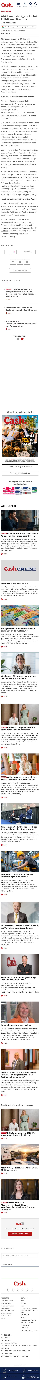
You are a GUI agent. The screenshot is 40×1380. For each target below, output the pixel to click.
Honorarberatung (11, 39)
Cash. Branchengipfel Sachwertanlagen (15, 1351)
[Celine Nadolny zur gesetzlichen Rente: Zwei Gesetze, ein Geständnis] (20, 764)
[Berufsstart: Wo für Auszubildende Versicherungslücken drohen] (20, 861)
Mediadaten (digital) (28, 1320)
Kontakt (24, 1317)
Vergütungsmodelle (27, 83)
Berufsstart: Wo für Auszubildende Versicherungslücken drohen (17, 875)
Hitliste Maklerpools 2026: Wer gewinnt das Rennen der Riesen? (18, 728)
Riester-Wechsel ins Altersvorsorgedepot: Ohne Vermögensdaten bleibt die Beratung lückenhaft (18, 1206)
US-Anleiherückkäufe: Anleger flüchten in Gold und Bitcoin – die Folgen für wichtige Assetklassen (20, 292)
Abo (22, 1301)
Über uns (24, 1328)
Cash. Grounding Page (29, 1330)
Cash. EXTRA (5, 1338)
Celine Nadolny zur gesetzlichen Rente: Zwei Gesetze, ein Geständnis (19, 778)
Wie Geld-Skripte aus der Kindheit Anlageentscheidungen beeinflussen (20, 534)
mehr (10, 299)
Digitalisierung (6, 1313)
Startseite (27, 251)
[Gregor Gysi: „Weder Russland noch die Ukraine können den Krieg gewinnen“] (20, 813)
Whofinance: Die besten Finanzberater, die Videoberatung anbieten (19, 677)
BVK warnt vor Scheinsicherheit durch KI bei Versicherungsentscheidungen (20, 926)
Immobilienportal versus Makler (16, 1025)
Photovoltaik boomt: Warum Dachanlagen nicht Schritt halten (21, 308)
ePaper (23, 1303)
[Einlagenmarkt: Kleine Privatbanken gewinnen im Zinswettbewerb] (20, 615)
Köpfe (3, 1318)
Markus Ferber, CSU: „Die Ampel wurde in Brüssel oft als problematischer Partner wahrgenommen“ (19, 1074)
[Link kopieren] (13, 262)
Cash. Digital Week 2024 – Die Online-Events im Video (19, 1346)
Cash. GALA (5, 1348)
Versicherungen (7, 1301)
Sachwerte (24, 225)
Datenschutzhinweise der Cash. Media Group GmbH (29, 1310)
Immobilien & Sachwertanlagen (7, 1309)
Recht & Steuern (7, 1315)
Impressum (25, 1315)
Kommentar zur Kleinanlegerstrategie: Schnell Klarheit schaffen (19, 978)
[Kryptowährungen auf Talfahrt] (20, 570)
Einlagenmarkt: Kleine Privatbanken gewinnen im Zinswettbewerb (18, 629)
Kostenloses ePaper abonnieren (20, 467)
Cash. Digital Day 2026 (9, 1343)
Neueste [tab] (5, 281)
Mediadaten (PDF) (27, 1322)
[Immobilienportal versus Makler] (20, 1012)
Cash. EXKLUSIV (6, 1340)
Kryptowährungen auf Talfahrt (15, 583)
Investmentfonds (7, 1306)
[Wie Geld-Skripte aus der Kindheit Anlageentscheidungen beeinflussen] (20, 520)
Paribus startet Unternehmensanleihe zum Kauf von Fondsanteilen (21, 323)
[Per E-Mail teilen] (27, 262)
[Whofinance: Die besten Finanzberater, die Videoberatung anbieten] (20, 663)
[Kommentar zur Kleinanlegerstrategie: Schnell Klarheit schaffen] (20, 964)
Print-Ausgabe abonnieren (20, 473)
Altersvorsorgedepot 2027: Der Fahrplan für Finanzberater (19, 1169)
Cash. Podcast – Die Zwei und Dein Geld (15, 1356)
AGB (22, 1306)
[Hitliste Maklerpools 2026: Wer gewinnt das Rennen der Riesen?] (20, 714)
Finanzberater (6, 1303)
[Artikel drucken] (20, 262)
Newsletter (25, 1325)
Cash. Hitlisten (6, 1353)
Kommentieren (20, 270)
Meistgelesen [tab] (14, 281)
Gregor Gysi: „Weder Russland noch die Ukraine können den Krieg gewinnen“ (19, 828)
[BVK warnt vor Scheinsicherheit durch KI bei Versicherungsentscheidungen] (20, 912)
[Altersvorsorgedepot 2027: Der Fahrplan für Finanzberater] (20, 1154)
